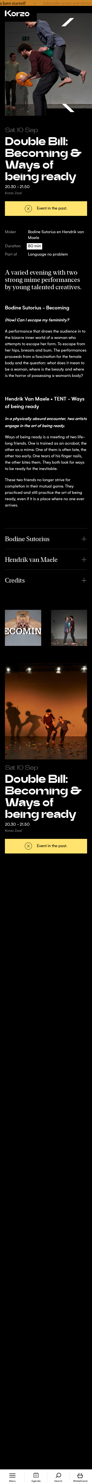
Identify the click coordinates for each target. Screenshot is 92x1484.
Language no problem (48, 255)
